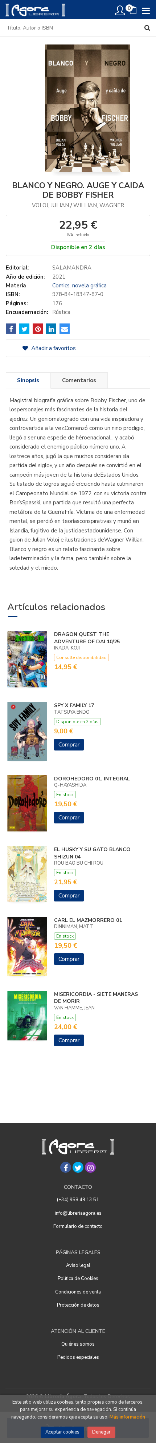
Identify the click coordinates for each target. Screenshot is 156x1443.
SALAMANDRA (71, 267)
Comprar (68, 745)
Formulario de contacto (78, 1226)
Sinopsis (28, 380)
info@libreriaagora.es (78, 1213)
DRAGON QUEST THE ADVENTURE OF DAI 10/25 (87, 638)
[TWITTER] (78, 1167)
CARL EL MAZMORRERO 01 (88, 920)
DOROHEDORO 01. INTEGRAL (92, 778)
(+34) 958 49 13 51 (78, 1199)
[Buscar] (147, 27)
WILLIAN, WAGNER (98, 205)
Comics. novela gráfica (79, 285)
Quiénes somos (78, 1344)
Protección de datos (78, 1305)
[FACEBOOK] (65, 1167)
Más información (127, 1417)
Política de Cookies (78, 1278)
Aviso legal (78, 1265)
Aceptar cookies (62, 1432)
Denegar (101, 1432)
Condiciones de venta (78, 1292)
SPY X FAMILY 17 (74, 705)
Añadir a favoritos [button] (53, 348)
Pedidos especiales (78, 1357)
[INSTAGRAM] (90, 1167)
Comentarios (79, 380)
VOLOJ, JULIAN (50, 205)
